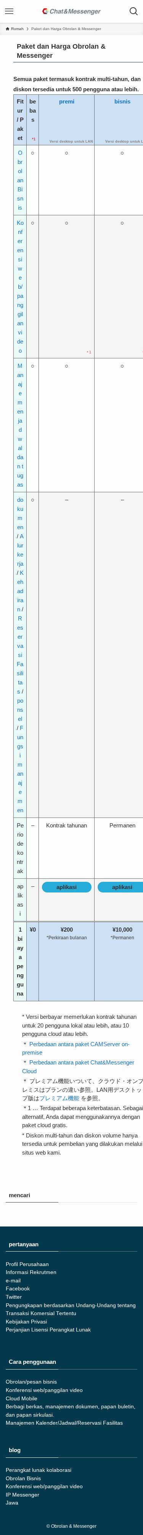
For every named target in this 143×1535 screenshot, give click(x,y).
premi (66, 101)
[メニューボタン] (9, 11)
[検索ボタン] (134, 11)
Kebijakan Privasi (26, 1322)
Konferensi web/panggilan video (20, 287)
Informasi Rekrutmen (31, 1272)
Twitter (14, 1297)
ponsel (20, 709)
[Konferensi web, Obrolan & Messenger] (71, 11)
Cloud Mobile (21, 1398)
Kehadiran (20, 590)
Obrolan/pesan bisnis (31, 1382)
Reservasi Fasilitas (20, 655)
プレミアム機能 (59, 1098)
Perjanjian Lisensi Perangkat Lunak (48, 1330)
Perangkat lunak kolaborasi (38, 1470)
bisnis (122, 101)
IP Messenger (22, 1495)
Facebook (18, 1289)
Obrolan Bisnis (20, 180)
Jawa (12, 1503)
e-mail (13, 1281)
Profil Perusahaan (27, 1264)
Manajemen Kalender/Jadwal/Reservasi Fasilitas (64, 1423)
